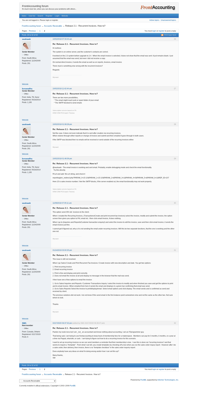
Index (24, 16)
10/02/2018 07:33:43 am (62, 39)
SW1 (24, 323)
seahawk (26, 39)
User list (32, 16)
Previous (32, 31)
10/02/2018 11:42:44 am (62, 89)
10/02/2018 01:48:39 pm (62, 159)
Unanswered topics (168, 20)
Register (49, 16)
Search (40, 16)
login (154, 31)
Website (65, 16)
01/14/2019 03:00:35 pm (62, 250)
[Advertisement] (99, 394)
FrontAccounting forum (35, 6)
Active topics (154, 20)
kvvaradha (27, 88)
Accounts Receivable (53, 26)
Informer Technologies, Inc (168, 380)
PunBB (143, 380)
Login (57, 16)
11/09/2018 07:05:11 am (62, 203)
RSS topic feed (170, 35)
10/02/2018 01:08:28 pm (62, 124)
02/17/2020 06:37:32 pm (62, 323)
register (162, 31)
